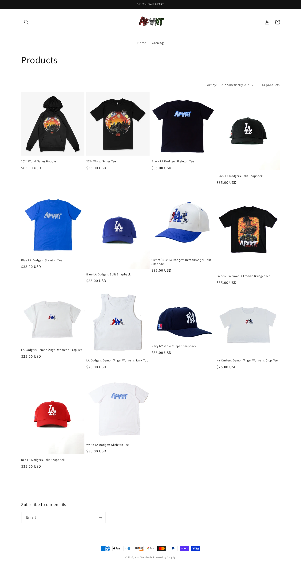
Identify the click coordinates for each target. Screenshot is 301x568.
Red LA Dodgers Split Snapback (42, 460)
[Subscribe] (100, 517)
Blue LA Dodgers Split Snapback (108, 274)
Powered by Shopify (164, 557)
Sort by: (211, 85)
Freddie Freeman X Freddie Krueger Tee (243, 276)
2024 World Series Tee (101, 161)
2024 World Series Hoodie (38, 161)
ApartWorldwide (144, 557)
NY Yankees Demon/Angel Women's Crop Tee (247, 360)
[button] (26, 22)
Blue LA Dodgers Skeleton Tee (41, 260)
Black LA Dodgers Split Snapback (240, 176)
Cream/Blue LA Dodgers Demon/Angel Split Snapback (181, 262)
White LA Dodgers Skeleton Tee (107, 445)
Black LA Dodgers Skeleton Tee (172, 161)
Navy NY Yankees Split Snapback (173, 346)
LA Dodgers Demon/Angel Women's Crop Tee (51, 350)
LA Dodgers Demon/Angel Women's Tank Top (117, 360)
